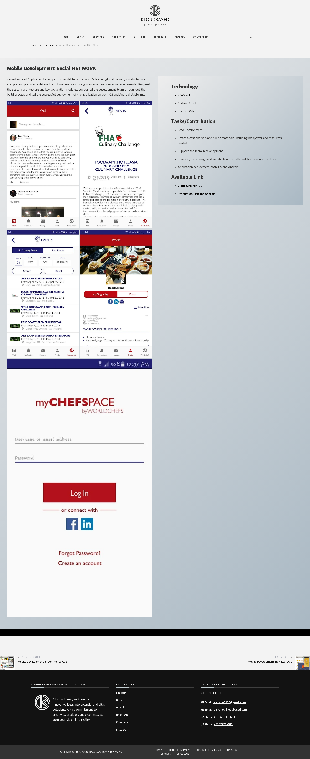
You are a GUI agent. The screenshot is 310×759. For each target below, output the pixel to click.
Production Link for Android (196, 194)
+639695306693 (224, 717)
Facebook (122, 722)
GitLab (120, 700)
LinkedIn (121, 693)
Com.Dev (180, 37)
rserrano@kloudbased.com (230, 709)
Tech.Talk (160, 37)
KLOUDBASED (155, 19)
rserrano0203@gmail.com (229, 702)
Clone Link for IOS (190, 186)
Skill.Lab (140, 37)
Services (98, 37)
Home (65, 37)
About (81, 37)
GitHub (120, 707)
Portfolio (119, 37)
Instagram (122, 729)
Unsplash (122, 715)
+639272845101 (223, 724)
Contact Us (200, 37)
